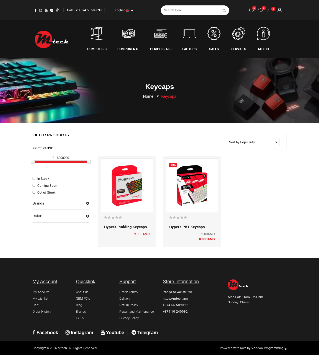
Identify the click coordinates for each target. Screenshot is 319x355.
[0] (260, 10)
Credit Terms (128, 292)
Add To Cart (119, 210)
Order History (42, 312)
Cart (36, 305)
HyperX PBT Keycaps (187, 227)
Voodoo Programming (267, 348)
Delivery (124, 299)
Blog (79, 305)
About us (82, 292)
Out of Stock (46, 193)
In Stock (42, 179)
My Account (41, 292)
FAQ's (80, 318)
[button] (61, 205)
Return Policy (128, 305)
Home (148, 96)
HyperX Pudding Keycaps (125, 227)
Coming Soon (46, 186)
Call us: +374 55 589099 (84, 10)
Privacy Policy (129, 318)
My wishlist (40, 299)
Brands (38, 203)
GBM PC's (83, 299)
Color (37, 216)
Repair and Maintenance (136, 312)
